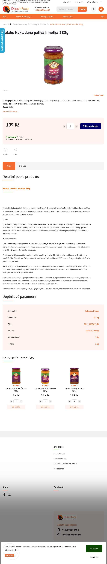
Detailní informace (10, 111)
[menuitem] (7, 16)
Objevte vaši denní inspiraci (4, 494)
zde (15, 550)
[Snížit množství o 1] (64, 126)
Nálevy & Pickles (92, 311)
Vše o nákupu (92, 2)
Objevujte (79, 2)
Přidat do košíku (90, 126)
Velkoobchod (59, 468)
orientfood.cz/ (9, 494)
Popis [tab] (9, 165)
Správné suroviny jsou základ (65, 463)
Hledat (82, 9)
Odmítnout (94, 557)
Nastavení (9, 555)
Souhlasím (94, 548)
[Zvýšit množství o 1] (76, 126)
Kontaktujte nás (60, 458)
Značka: (99, 95)
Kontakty (67, 2)
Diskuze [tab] (22, 165)
